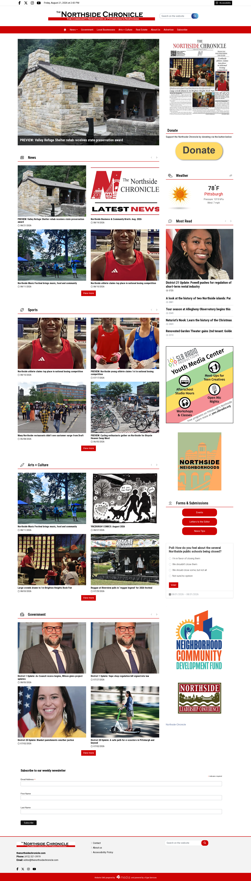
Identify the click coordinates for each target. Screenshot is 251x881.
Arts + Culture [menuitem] (125, 29)
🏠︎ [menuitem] (65, 29)
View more (88, 293)
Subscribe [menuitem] (182, 29)
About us (97, 847)
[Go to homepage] (101, 16)
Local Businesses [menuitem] (106, 29)
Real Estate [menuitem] (141, 29)
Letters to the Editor (199, 521)
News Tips (199, 531)
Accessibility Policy (103, 852)
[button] (230, 175)
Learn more (226, 876)
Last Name (26, 807)
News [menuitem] (73, 29)
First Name (26, 793)
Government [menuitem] (87, 29)
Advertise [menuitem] (169, 29)
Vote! (173, 585)
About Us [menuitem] (155, 29)
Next (157, 92)
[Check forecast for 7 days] (180, 196)
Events (199, 512)
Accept (241, 875)
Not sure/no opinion (182, 576)
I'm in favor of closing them (186, 558)
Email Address (28, 779)
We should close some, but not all (189, 570)
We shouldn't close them (184, 564)
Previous (20, 92)
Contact (97, 843)
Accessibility (225, 3)
